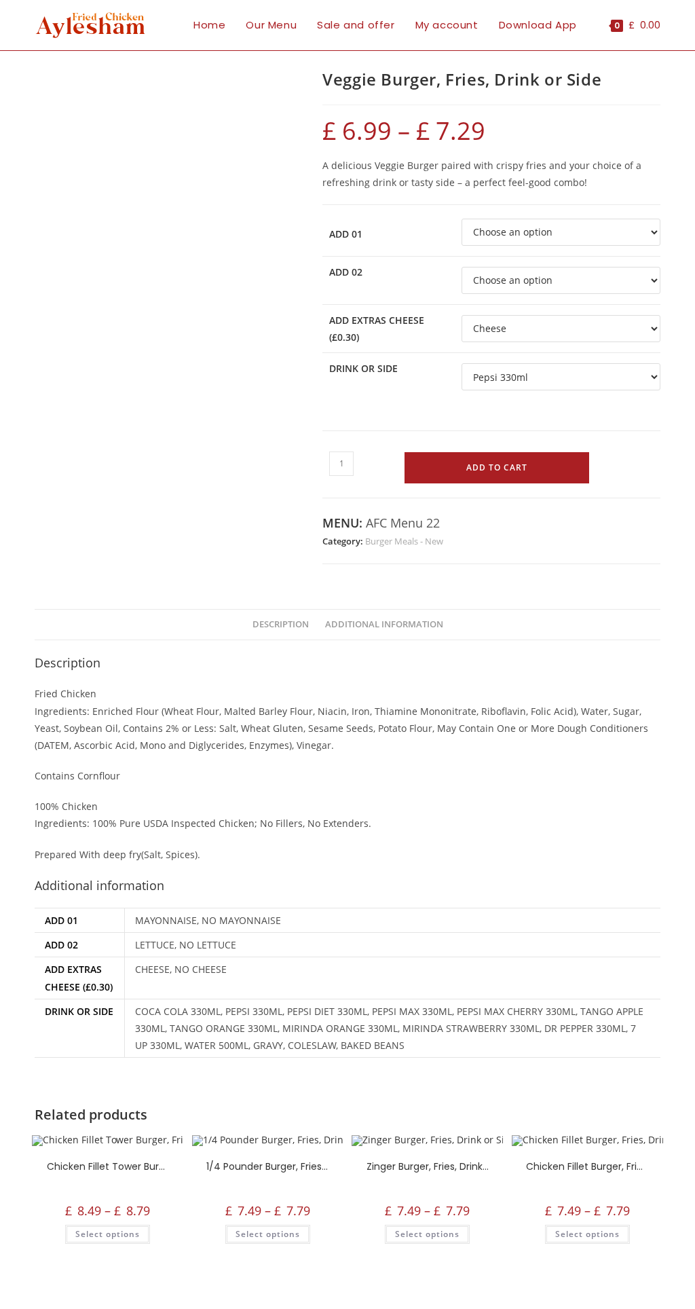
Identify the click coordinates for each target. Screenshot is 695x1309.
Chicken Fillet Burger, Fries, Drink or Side (587, 1166)
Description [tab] (280, 624)
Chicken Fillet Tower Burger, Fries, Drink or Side (108, 1166)
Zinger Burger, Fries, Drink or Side (428, 1166)
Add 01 (345, 233)
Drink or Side (363, 368)
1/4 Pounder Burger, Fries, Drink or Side (267, 1166)
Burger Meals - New (404, 541)
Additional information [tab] (384, 624)
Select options (107, 1234)
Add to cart (496, 467)
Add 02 (345, 271)
